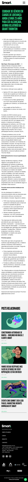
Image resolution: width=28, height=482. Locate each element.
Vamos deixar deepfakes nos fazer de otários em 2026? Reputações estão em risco (11, 369)
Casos (4, 435)
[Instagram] (3, 456)
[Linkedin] (6, 456)
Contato (4, 442)
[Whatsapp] (10, 456)
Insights (4, 439)
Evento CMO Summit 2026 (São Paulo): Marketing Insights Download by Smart (12, 403)
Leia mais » (4, 343)
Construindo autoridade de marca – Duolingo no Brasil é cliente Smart (12, 335)
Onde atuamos (6, 432)
